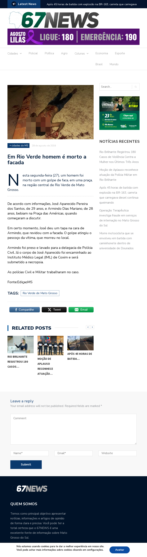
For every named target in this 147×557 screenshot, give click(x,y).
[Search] (135, 87)
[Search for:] (115, 86)
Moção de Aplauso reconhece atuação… (45, 366)
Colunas (80, 53)
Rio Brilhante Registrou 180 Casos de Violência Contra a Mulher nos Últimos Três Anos (119, 157)
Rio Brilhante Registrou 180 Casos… (17, 361)
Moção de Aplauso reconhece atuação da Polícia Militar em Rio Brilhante (118, 175)
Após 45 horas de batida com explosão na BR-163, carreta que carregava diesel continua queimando (92, 6)
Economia (102, 53)
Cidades (12, 53)
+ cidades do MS (18, 145)
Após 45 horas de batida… (79, 356)
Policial (33, 53)
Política (49, 53)
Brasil (99, 64)
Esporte (120, 53)
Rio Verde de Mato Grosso (40, 293)
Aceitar (119, 550)
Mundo (114, 64)
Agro (64, 53)
